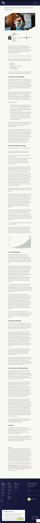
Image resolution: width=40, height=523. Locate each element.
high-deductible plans (18, 214)
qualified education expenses (24, 386)
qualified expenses (13, 212)
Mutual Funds (9, 494)
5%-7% (16, 374)
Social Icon (2, 500)
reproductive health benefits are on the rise (18, 172)
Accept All (20, 518)
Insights (16, 489)
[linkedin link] (22, 37)
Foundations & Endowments (10, 490)
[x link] (19, 37)
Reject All (13, 518)
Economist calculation (19, 95)
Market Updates (16, 487)
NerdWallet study (20, 80)
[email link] (24, 37)
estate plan (15, 136)
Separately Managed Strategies (10, 497)
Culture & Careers (3, 493)
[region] (13, 515)
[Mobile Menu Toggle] (38, 3)
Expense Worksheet (17, 108)
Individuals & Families (10, 487)
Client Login (3, 495)
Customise (7, 518)
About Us (3, 487)
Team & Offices (3, 490)
